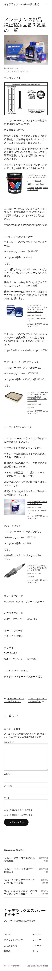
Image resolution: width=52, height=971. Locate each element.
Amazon (30, 187)
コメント (9, 742)
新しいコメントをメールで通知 (20, 810)
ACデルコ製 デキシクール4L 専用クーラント (37, 502)
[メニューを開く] (46, 4)
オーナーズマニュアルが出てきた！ (14, 700)
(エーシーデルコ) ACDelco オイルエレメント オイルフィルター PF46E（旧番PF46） (37, 308)
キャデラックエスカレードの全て (21, 4)
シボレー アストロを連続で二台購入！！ (20, 870)
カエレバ (38, 181)
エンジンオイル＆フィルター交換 (37, 700)
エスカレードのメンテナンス (16, 71)
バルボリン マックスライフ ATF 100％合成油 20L (37, 176)
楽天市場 (38, 187)
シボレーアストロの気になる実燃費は (19, 859)
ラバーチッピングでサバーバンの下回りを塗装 (19, 881)
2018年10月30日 (44, 881)
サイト (7, 797)
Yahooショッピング (37, 188)
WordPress (43, 965)
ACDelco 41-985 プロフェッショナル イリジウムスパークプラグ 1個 (37, 568)
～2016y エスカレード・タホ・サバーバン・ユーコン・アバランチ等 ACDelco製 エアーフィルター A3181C (37, 396)
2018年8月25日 (44, 892)
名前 (7, 774)
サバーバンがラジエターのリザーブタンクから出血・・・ (20, 892)
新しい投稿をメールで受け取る (20, 815)
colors (12, 68)
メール (8, 786)
